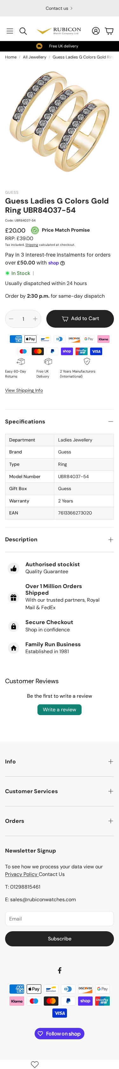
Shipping (31, 245)
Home (11, 57)
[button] (59, 422)
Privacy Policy (22, 874)
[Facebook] (59, 970)
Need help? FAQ (57, 8)
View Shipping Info (24, 390)
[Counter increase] (35, 319)
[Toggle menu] (10, 31)
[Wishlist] (34, 1064)
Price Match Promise (66, 230)
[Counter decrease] (11, 319)
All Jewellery (34, 57)
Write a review (59, 709)
